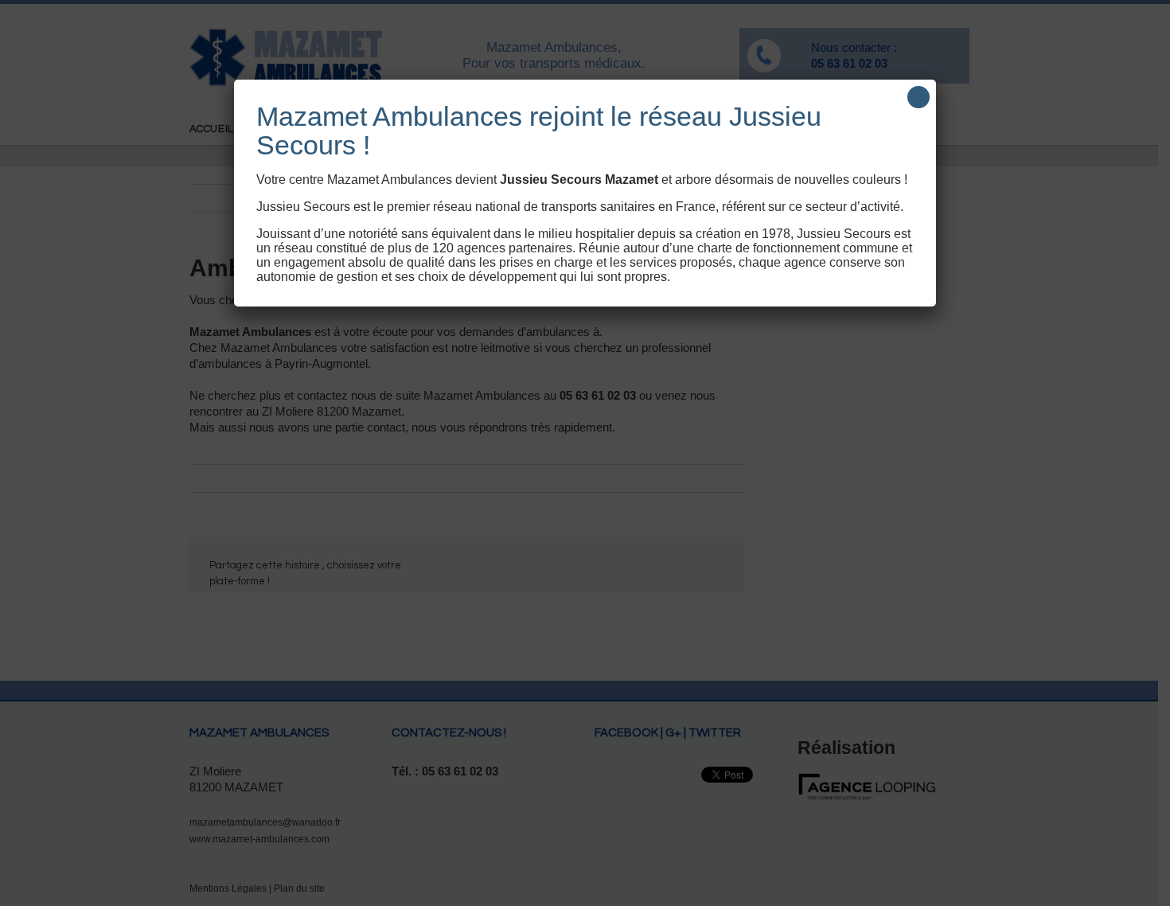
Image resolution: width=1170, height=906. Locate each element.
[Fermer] (918, 97)
